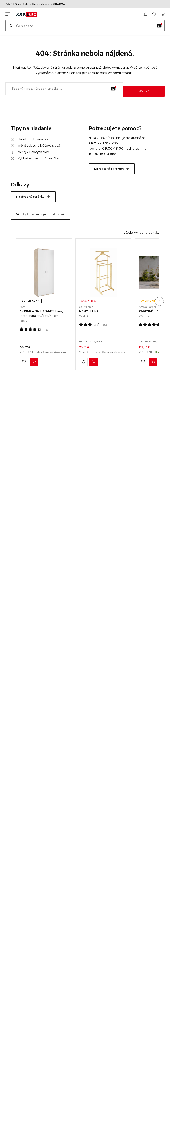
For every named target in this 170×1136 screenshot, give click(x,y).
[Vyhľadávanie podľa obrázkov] (159, 25)
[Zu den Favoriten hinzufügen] (24, 362)
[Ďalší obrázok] (159, 301)
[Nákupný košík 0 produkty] (162, 14)
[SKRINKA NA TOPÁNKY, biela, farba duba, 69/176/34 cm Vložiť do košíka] (34, 362)
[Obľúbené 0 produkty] (154, 14)
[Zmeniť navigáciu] (7, 14)
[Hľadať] (11, 25)
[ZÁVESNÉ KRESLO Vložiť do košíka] (153, 362)
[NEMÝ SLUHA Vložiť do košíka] (93, 362)
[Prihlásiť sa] (145, 14)
